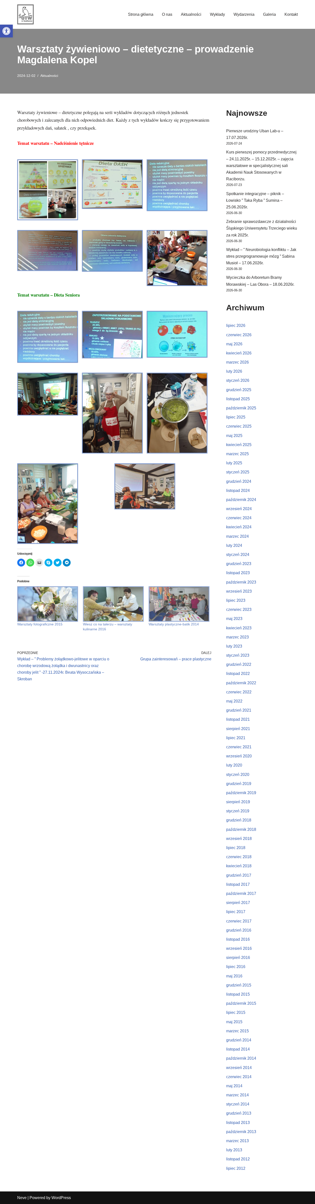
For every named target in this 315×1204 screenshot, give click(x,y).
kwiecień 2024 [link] (239, 527)
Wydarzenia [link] (244, 14)
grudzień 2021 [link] (238, 710)
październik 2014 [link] (241, 1058)
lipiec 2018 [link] (235, 848)
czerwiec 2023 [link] (239, 609)
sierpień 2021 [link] (238, 729)
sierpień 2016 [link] (238, 957)
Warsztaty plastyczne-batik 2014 (174, 624)
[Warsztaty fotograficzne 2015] (47, 604)
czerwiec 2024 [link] (239, 518)
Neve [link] (22, 1198)
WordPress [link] (61, 1198)
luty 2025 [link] (234, 463)
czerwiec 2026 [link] (239, 335)
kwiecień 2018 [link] (239, 866)
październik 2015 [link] (241, 1003)
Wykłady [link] (217, 14)
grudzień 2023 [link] (238, 564)
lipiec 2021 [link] (235, 738)
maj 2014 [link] (234, 1086)
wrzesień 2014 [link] (239, 1068)
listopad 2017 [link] (238, 884)
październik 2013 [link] (241, 1132)
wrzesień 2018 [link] (239, 838)
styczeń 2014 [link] (237, 1104)
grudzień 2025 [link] (238, 390)
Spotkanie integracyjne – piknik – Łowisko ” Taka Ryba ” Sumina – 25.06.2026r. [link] (255, 200)
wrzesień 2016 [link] (239, 948)
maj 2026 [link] (234, 344)
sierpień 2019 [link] (238, 802)
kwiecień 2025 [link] (239, 445)
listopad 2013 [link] (238, 1122)
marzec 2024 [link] (237, 536)
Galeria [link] (269, 14)
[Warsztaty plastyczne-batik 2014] (179, 604)
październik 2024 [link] (241, 500)
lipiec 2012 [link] (235, 1168)
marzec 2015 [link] (237, 1031)
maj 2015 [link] (234, 1022)
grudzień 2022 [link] (238, 664)
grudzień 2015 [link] (238, 985)
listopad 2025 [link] (238, 399)
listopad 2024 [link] (238, 490)
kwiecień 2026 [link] (239, 353)
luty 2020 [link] (234, 765)
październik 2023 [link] (241, 582)
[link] (6, 31)
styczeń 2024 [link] (237, 554)
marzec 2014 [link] (237, 1095)
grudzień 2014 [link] (238, 1040)
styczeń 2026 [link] (237, 380)
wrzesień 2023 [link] (239, 591)
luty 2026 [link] (234, 371)
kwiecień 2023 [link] (239, 628)
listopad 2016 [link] (238, 939)
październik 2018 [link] (241, 829)
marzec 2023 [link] (237, 637)
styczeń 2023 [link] (237, 655)
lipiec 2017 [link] (235, 912)
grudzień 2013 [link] (238, 1113)
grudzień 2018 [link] (238, 820)
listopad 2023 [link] (238, 573)
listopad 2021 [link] (238, 719)
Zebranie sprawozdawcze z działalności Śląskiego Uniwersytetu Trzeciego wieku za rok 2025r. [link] (261, 228)
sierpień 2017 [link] (238, 903)
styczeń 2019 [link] (237, 811)
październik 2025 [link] (241, 408)
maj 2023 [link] (234, 619)
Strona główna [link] (140, 14)
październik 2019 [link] (241, 793)
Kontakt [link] (291, 14)
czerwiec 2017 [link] (239, 921)
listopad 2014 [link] (238, 1049)
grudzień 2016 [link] (238, 930)
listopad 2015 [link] (238, 994)
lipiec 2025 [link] (235, 417)
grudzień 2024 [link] (238, 481)
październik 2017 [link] (241, 893)
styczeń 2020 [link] (237, 774)
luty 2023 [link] (234, 646)
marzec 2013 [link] (237, 1141)
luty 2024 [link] (234, 545)
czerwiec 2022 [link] (239, 692)
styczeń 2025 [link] (237, 472)
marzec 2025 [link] (237, 454)
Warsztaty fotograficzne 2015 (40, 624)
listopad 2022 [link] (238, 673)
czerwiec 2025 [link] (239, 426)
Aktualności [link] (191, 14)
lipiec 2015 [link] (235, 1012)
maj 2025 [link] (234, 436)
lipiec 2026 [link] (235, 325)
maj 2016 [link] (234, 976)
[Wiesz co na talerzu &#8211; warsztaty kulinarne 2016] (113, 604)
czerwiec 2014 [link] (239, 1077)
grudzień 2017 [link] (238, 875)
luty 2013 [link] (234, 1150)
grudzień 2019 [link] (238, 784)
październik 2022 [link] (241, 683)
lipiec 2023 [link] (235, 600)
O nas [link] (167, 14)
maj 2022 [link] (234, 701)
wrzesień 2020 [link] (239, 756)
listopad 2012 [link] (238, 1159)
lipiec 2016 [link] (235, 967)
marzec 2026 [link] (237, 362)
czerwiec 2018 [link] (239, 857)
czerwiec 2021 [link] (239, 747)
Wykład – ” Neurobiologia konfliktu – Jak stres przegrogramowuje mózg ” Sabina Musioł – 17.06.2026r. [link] (261, 256)
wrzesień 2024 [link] (239, 509)
